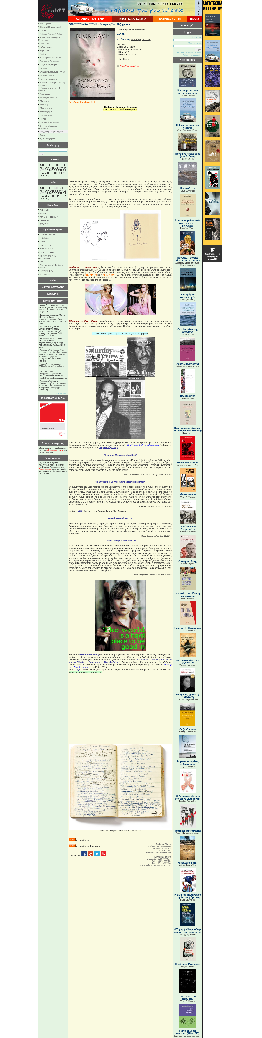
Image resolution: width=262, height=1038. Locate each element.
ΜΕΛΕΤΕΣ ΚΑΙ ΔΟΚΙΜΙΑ (132, 18)
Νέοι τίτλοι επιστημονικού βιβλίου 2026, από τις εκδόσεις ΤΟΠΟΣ (52, 366)
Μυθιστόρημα (46, 112)
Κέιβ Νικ (121, 34)
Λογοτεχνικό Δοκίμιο (48, 97)
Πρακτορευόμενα (52, 229)
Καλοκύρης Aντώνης (141, 39)
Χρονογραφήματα (47, 139)
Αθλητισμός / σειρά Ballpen (51, 34)
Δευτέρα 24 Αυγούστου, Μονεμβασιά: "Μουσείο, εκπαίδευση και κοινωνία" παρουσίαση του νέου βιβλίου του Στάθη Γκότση (51, 331)
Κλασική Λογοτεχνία (48, 79)
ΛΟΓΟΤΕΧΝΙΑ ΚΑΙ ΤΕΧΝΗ (90, 18)
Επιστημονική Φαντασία (50, 58)
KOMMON (44, 238)
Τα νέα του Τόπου (53, 300)
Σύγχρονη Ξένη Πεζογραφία (52, 132)
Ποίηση (43, 119)
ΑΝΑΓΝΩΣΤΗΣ (46, 249)
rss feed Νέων (83, 840)
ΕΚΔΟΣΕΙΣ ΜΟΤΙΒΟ (170, 18)
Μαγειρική (44, 101)
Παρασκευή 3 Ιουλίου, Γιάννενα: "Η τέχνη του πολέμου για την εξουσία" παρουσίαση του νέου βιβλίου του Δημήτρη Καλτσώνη (53, 385)
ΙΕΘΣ (42, 262)
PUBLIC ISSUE (46, 245)
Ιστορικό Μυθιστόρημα (49, 75)
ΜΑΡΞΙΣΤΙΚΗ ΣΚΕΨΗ (49, 217)
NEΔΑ (42, 242)
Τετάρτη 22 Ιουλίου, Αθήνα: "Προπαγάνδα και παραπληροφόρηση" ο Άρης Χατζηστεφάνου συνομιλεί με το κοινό (52, 342)
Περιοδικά (52, 205)
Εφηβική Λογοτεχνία (48, 65)
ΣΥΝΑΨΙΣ (44, 224)
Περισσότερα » (61, 393)
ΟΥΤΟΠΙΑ (44, 220)
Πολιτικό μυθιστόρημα (49, 122)
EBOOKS (195, 18)
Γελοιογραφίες (46, 47)
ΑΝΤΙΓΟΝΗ (45, 210)
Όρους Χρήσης (45, 469)
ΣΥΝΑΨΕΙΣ (45, 274)
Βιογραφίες (44, 43)
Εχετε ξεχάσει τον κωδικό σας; (189, 52)
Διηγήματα (44, 50)
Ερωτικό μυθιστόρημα (49, 61)
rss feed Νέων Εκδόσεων (88, 846)
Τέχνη (42, 135)
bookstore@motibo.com (161, 865)
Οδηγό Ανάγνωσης (108, 447)
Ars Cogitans (45, 23)
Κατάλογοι (53, 294)
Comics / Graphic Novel (50, 27)
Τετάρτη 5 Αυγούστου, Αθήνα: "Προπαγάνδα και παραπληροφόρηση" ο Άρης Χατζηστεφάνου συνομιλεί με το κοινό (52, 319)
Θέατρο (43, 68)
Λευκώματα (45, 94)
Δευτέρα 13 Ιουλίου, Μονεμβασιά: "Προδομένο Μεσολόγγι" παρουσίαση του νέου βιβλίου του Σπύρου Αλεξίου (53, 374)
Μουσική (44, 104)
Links (53, 280)
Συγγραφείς (53, 159)
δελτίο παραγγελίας (54, 450)
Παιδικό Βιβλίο (46, 115)
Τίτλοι (53, 182)
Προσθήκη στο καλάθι (129, 66)
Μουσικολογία (46, 108)
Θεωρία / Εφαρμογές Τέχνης (52, 72)
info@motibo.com (163, 853)
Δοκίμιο (43, 54)
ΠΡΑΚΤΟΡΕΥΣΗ (47, 271)
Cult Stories (45, 31)
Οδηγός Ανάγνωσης (53, 287)
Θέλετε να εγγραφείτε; (192, 55)
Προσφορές (187, 25)
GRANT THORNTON (49, 234)
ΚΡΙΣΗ (43, 213)
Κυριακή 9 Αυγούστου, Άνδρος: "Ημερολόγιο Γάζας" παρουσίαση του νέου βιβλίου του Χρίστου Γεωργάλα (53, 308)
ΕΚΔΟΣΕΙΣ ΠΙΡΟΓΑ (48, 252)
